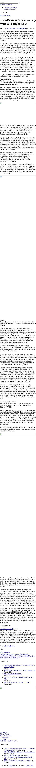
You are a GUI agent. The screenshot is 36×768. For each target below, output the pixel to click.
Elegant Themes (13, 765)
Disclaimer (3, 739)
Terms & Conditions (6, 736)
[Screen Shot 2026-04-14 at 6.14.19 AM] (18, 688)
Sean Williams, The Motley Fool (16, 28)
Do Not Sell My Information (8, 741)
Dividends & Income (10, 7)
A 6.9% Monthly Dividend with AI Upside (17, 682)
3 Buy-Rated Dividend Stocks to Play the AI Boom (19, 670)
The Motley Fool (10, 646)
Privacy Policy (4, 734)
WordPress (30, 765)
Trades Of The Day (10, 9)
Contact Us (3, 732)
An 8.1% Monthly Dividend (12, 674)
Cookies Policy (4, 737)
